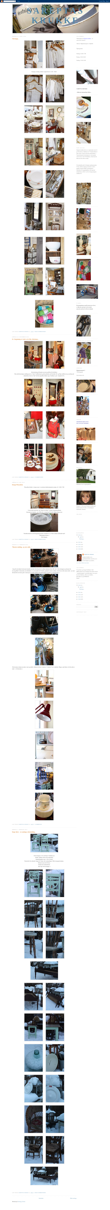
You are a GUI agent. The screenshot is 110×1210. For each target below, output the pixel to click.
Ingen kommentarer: (40, 331)
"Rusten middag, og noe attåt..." (22, 547)
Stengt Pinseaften (17, 485)
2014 (79, 535)
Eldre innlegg (73, 1198)
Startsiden (41, 1198)
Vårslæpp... (15, 39)
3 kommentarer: (39, 477)
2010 (79, 549)
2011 (79, 546)
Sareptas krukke (89, 554)
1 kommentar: (38, 824)
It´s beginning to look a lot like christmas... (25, 339)
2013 (79, 542)
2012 (79, 544)
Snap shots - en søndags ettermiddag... (24, 832)
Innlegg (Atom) (21, 1201)
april (81, 537)
